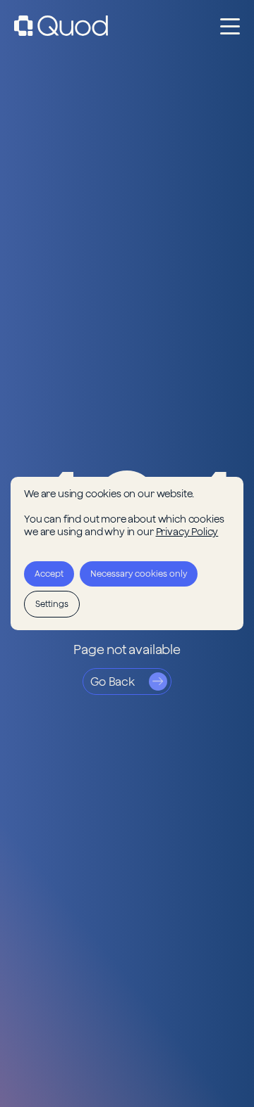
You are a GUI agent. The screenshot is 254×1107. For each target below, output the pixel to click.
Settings (51, 604)
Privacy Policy (187, 531)
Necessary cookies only (138, 573)
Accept (49, 573)
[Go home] (61, 25)
